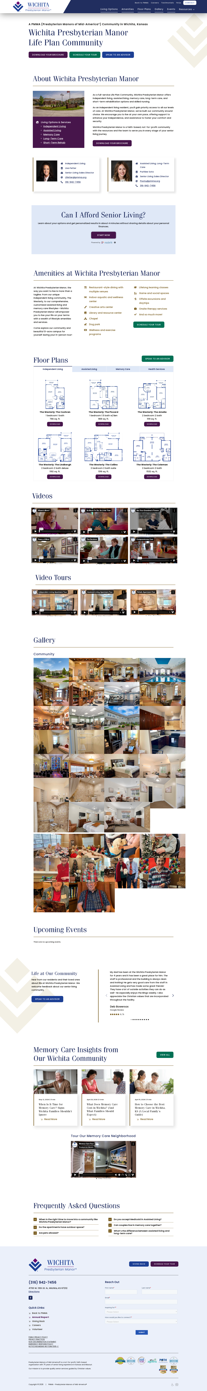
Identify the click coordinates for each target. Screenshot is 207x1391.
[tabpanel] (104, 426)
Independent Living (54, 126)
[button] (131, 1019)
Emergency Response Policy (41, 1344)
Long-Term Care (53, 138)
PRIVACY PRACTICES (37, 1339)
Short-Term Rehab (54, 142)
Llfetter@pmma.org (75, 177)
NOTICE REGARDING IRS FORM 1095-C (44, 1346)
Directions (34, 1291)
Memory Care (51, 134)
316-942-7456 (73, 181)
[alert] (104, 942)
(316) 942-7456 (42, 1282)
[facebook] (30, 1298)
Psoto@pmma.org (150, 181)
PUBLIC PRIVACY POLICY (38, 1337)
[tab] (53, 369)
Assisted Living (52, 130)
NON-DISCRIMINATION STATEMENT (42, 1342)
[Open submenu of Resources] (193, 9)
